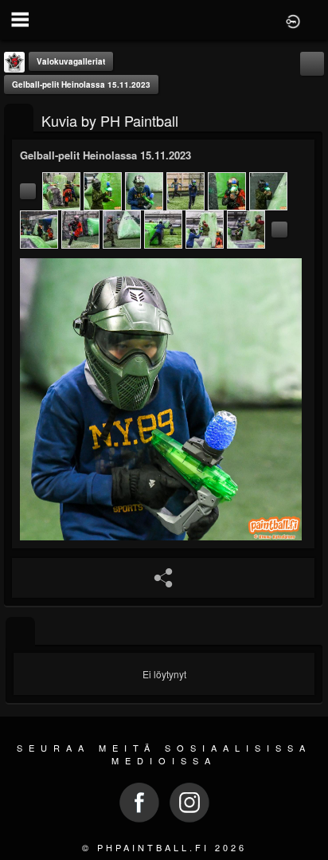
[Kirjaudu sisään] (293, 20)
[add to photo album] (312, 63)
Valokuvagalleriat (71, 61)
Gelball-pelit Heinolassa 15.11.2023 (81, 84)
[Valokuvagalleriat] (18, 119)
